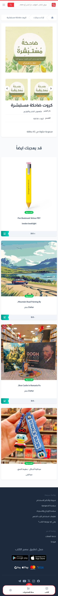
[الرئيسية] (52, 17)
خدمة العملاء (51, 536)
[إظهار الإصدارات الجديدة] (29, 584)
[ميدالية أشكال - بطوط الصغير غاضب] (29, 436)
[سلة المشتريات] (28, 588)
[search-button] (11, 5)
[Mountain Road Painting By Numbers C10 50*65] (29, 268)
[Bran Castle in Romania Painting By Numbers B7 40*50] (29, 352)
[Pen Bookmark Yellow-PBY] (29, 185)
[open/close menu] (3, 4)
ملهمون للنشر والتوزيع (33, 111)
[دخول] (10, 590)
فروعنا (53, 542)
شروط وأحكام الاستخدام (46, 500)
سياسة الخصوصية (49, 506)
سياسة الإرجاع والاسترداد (46, 511)
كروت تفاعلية (38, 119)
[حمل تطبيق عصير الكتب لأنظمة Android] (20, 558)
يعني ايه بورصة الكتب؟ (47, 522)
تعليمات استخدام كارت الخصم (44, 516)
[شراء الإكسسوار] (29, 233)
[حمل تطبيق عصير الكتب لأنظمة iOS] (38, 558)
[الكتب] (46, 588)
